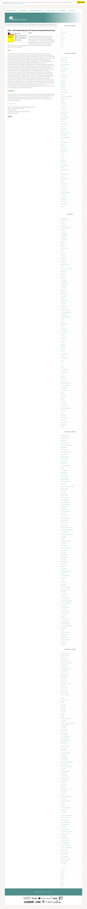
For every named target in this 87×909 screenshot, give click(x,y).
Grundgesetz (63, 119)
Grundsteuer (63, 121)
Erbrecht (62, 94)
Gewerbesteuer (64, 114)
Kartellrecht (63, 144)
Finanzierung (63, 105)
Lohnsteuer (63, 339)
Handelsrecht (63, 126)
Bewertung (63, 80)
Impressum (45, 892)
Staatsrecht (63, 176)
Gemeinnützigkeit (64, 110)
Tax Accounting (63, 183)
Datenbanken (63, 255)
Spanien (62, 43)
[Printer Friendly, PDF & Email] (10, 116)
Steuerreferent (63, 387)
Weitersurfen (81, 2)
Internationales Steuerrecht (66, 133)
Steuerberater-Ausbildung (66, 383)
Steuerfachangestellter (65, 385)
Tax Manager (63, 396)
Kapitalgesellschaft (64, 142)
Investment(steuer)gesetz (65, 137)
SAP (61, 362)
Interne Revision (64, 135)
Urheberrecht (63, 194)
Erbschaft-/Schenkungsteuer (66, 96)
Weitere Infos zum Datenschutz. (18, 3)
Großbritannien (63, 32)
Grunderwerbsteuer (64, 117)
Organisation (63, 160)
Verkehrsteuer (63, 201)
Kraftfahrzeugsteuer (64, 149)
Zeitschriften (63, 424)
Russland (62, 39)
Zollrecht (62, 206)
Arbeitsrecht (63, 66)
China (62, 29)
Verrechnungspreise (64, 422)
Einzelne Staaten (64, 261)
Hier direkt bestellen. (11, 103)
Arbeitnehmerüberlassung (66, 64)
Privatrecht (63, 167)
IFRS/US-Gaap (63, 128)
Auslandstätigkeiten (64, 234)
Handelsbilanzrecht (64, 123)
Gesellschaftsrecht (64, 112)
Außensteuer (63, 71)
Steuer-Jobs (63, 378)
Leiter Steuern (63, 337)
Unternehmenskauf (64, 190)
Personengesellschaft (65, 165)
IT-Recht (62, 139)
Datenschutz (63, 87)
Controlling (63, 252)
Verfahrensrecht (64, 199)
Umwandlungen (64, 403)
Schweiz (62, 41)
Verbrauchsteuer (64, 197)
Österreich (63, 36)
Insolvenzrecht (63, 130)
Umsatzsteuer (63, 185)
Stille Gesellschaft (64, 178)
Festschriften (63, 103)
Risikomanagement (64, 169)
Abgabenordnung (64, 57)
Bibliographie (63, 82)
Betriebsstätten (64, 78)
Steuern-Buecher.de (43, 18)
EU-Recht (62, 101)
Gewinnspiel (63, 289)
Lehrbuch (62, 153)
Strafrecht (62, 181)
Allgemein (63, 440)
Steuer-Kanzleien (64, 380)
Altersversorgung (64, 62)
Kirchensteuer (63, 146)
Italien (62, 34)
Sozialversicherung (64, 174)
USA (61, 48)
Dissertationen (63, 89)
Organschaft (63, 162)
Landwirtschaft (63, 151)
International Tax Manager (65, 527)
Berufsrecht (63, 73)
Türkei (62, 45)
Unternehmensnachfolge (65, 192)
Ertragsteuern (63, 98)
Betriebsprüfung (64, 75)
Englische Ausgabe (64, 91)
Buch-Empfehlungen (65, 248)
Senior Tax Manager (64, 369)
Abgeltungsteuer (64, 59)
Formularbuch (63, 107)
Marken (62, 158)
